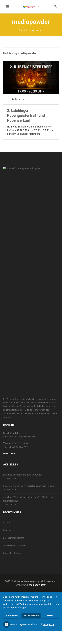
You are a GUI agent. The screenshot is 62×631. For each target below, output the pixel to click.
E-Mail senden (9, 453)
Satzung (7, 522)
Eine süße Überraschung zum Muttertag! (22, 475)
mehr (50, 615)
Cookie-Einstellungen (13, 553)
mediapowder (27, 53)
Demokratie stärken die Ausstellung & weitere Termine (28, 486)
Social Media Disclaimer (14, 545)
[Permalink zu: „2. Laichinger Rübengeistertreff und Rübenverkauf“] (31, 81)
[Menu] (7, 6)
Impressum (8, 530)
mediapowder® (37, 585)
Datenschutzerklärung (13, 538)
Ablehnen (12, 615)
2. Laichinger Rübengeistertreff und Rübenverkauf (26, 115)
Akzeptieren (31, 615)
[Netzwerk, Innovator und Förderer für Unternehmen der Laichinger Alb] (31, 6)
